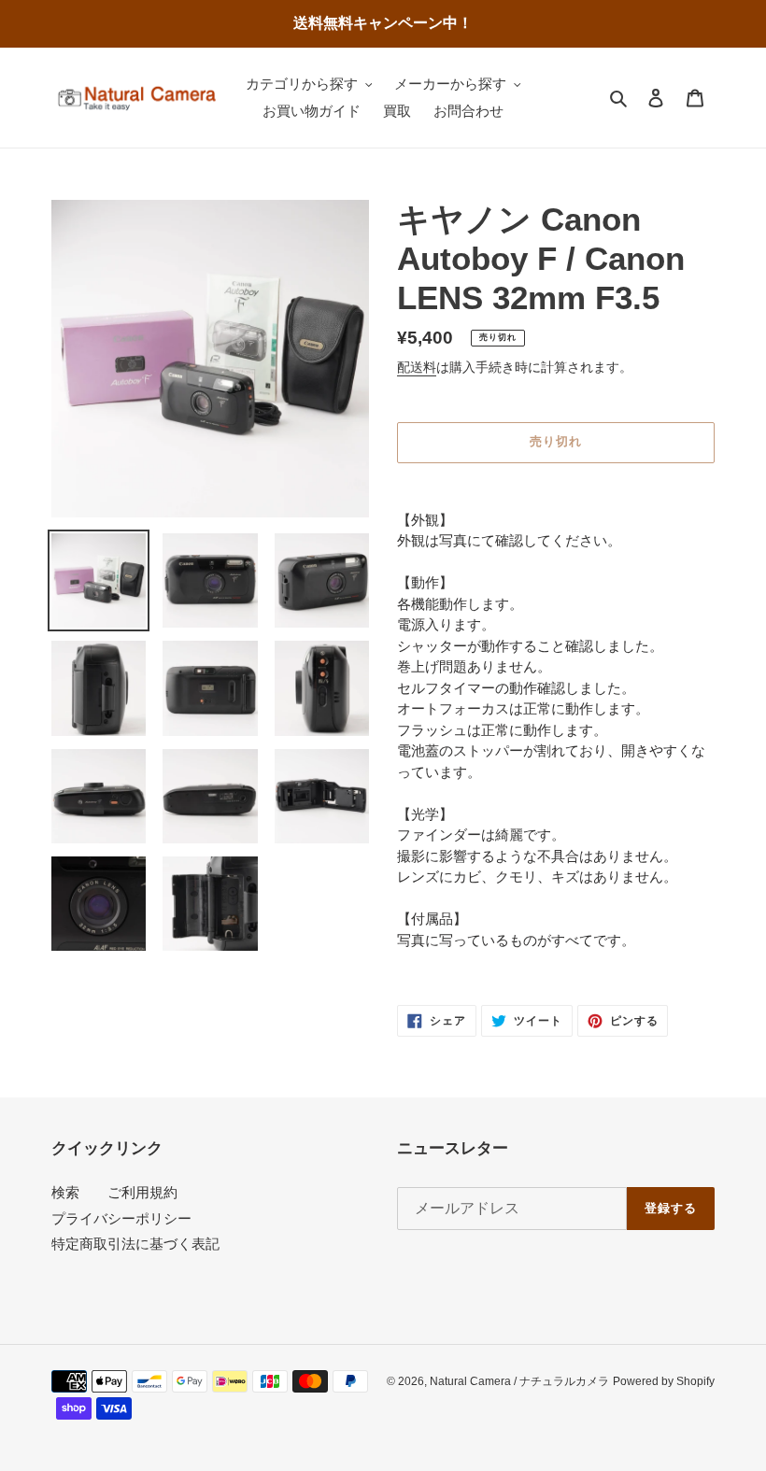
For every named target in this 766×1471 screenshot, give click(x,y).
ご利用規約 (142, 1192)
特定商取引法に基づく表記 (135, 1244)
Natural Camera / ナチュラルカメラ (519, 1381)
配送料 (416, 367)
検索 (65, 1192)
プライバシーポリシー (121, 1218)
